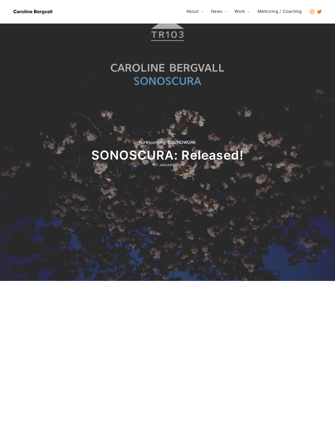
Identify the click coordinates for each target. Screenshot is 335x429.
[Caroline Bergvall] (33, 11)
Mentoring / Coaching (280, 11)
